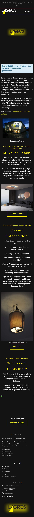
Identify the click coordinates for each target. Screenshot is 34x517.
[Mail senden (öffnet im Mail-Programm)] (17, 5)
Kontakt (17, 482)
